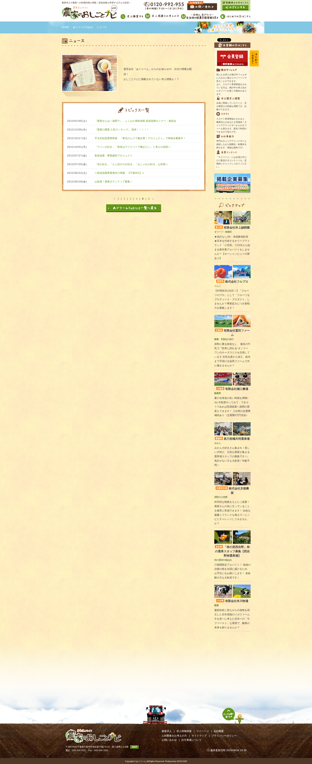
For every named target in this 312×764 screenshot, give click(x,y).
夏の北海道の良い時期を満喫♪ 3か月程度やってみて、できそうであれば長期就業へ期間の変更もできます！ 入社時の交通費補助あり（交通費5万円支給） (232, 407)
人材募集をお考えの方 (174, 735)
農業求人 (167, 731)
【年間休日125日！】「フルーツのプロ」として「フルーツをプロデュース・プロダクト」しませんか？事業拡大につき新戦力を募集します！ (232, 299)
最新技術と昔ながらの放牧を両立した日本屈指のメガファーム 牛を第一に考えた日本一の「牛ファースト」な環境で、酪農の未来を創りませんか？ (232, 619)
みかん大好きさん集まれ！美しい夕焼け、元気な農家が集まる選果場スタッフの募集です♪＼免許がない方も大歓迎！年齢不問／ (232, 456)
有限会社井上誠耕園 (233, 227)
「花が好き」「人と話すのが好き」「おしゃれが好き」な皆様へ (131, 164)
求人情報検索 (184, 731)
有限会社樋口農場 (232, 388)
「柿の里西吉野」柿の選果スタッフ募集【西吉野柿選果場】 (232, 551)
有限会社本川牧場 (232, 600)
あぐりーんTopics (83, 27)
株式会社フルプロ (232, 281)
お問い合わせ (169, 740)
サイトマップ (199, 735)
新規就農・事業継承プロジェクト (114, 155)
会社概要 (219, 731)
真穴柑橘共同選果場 (233, 438)
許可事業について (191, 740)
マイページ (202, 731)
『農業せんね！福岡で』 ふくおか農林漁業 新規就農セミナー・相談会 (137, 120)
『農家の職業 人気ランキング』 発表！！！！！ (122, 129)
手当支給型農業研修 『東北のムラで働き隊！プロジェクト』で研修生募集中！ (140, 138)
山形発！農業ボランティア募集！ (114, 181)
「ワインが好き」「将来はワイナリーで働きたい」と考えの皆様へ (132, 146)
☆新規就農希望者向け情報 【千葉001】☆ (119, 172)
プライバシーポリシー (224, 735)
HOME (65, 27)
